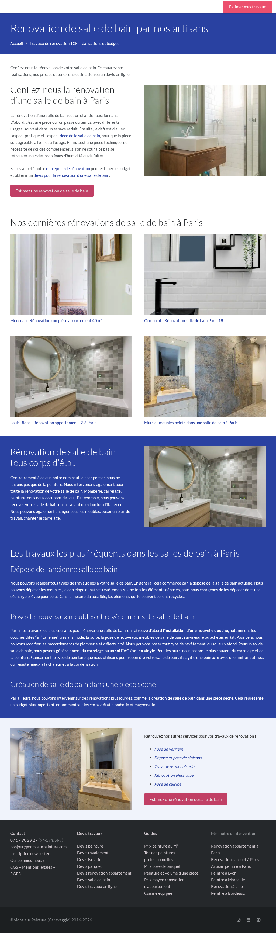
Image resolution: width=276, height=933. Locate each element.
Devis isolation (90, 859)
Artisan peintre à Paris (231, 866)
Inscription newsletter (30, 853)
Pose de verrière (168, 749)
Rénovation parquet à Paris (235, 859)
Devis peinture (90, 846)
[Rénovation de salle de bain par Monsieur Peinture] (205, 130)
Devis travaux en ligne (97, 886)
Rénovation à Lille (227, 886)
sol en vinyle (143, 650)
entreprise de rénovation (68, 168)
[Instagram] (238, 920)
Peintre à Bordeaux (228, 893)
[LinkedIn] (248, 920)
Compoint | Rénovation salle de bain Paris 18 (183, 320)
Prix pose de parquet (162, 866)
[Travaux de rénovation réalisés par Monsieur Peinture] (205, 486)
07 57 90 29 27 (24, 839)
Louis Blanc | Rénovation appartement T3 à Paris (53, 422)
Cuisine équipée (158, 893)
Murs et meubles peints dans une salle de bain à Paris (191, 422)
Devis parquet (89, 866)
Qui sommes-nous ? (27, 860)
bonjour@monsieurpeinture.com (38, 846)
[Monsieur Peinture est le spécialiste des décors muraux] (71, 769)
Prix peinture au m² (161, 846)
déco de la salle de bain (80, 135)
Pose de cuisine (167, 784)
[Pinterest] (259, 920)
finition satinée (249, 657)
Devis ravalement (93, 852)
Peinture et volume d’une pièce (171, 872)
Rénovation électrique (174, 775)
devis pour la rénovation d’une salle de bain (71, 175)
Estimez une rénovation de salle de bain (52, 190)
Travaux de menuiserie (174, 766)
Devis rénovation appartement (104, 872)
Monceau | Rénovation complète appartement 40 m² (56, 320)
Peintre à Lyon (223, 872)
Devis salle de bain (93, 879)
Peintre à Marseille (228, 879)
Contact (17, 833)
